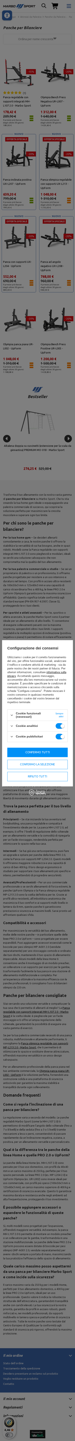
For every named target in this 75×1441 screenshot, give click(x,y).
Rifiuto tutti (37, 776)
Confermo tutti (37, 752)
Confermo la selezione (37, 764)
